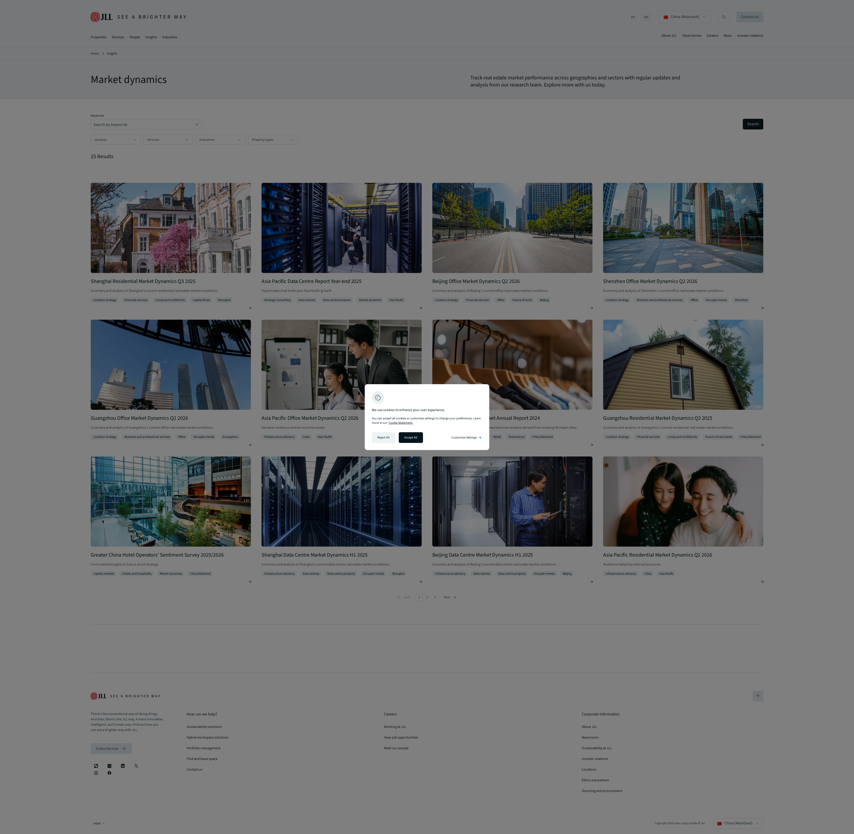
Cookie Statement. (401, 423)
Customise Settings (466, 437)
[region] (427, 417)
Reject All (383, 437)
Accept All (410, 437)
